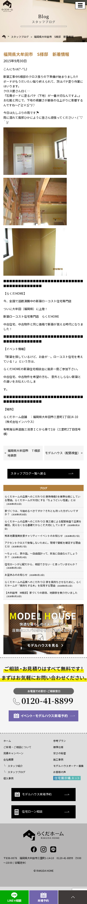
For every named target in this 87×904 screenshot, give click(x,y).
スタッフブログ (20, 36)
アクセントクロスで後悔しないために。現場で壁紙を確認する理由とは (42, 544)
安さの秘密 (59, 753)
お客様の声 (59, 772)
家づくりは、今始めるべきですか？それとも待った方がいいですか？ (41, 512)
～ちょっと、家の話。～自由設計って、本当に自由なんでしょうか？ (41, 555)
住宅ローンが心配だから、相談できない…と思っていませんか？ (41, 565)
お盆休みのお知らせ (25, 574)
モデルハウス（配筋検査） (62, 453)
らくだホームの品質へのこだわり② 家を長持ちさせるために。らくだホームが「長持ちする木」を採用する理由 (43, 583)
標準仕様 (58, 747)
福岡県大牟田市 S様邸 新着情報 (53, 36)
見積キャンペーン (13, 753)
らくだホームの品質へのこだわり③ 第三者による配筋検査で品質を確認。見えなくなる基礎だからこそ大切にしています (43, 524)
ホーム (7, 740)
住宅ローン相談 (32, 811)
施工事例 (58, 759)
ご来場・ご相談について (17, 747)
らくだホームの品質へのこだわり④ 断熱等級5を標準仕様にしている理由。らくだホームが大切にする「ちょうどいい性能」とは (42, 500)
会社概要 (8, 759)
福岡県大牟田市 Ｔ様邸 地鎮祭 (25, 452)
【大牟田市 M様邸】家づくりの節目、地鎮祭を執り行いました (41, 594)
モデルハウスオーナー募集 (68, 766)
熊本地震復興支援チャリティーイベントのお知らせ (42, 535)
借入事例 (8, 778)
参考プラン (59, 740)
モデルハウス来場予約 (37, 794)
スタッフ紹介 (15, 766)
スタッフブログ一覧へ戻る (28, 473)
